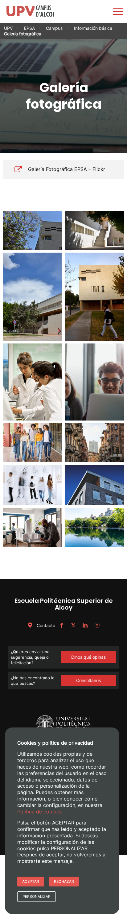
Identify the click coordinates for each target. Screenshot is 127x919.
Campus (54, 28)
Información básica (93, 28)
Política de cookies (39, 811)
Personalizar (37, 896)
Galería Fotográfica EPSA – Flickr (66, 169)
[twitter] (73, 625)
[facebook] (61, 625)
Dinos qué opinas (88, 657)
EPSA (29, 28)
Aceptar (30, 881)
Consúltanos (88, 680)
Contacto (45, 625)
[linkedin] (85, 625)
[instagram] (97, 625)
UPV (8, 28)
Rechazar (64, 881)
